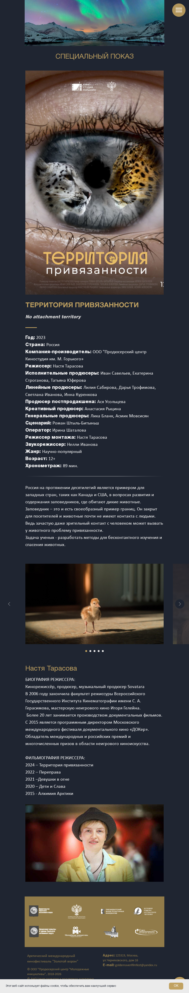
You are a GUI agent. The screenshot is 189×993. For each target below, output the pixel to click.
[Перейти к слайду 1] (86, 651)
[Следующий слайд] (179, 604)
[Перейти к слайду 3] (94, 651)
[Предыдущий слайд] (9, 604)
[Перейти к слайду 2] (90, 651)
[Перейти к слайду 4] (99, 651)
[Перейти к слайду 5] (103, 651)
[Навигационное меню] (179, 10)
